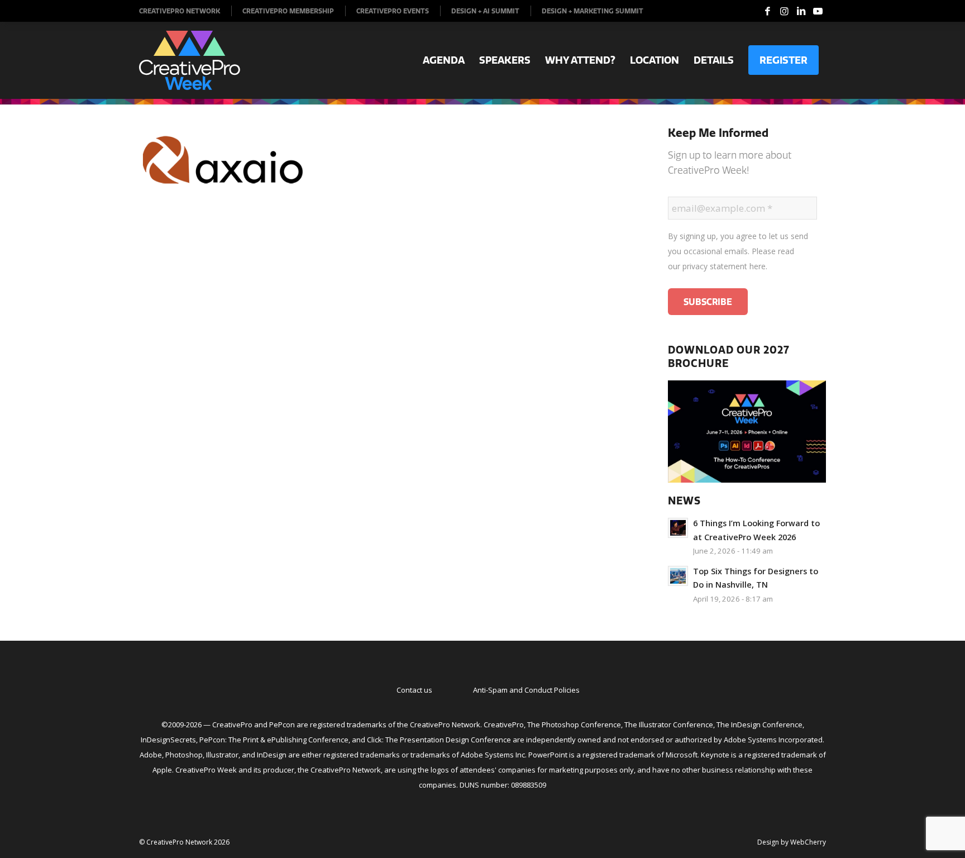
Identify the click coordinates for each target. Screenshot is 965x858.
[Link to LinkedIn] (800, 11)
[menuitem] (185, 11)
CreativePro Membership (288, 11)
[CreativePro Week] (189, 60)
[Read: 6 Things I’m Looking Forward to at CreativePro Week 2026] (678, 528)
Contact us (414, 690)
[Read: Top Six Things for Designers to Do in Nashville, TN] (678, 576)
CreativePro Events (392, 11)
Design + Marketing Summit (592, 11)
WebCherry (808, 842)
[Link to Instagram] (784, 11)
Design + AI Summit (485, 11)
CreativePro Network (179, 11)
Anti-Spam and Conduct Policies (526, 690)
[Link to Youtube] (817, 11)
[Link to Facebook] (767, 11)
